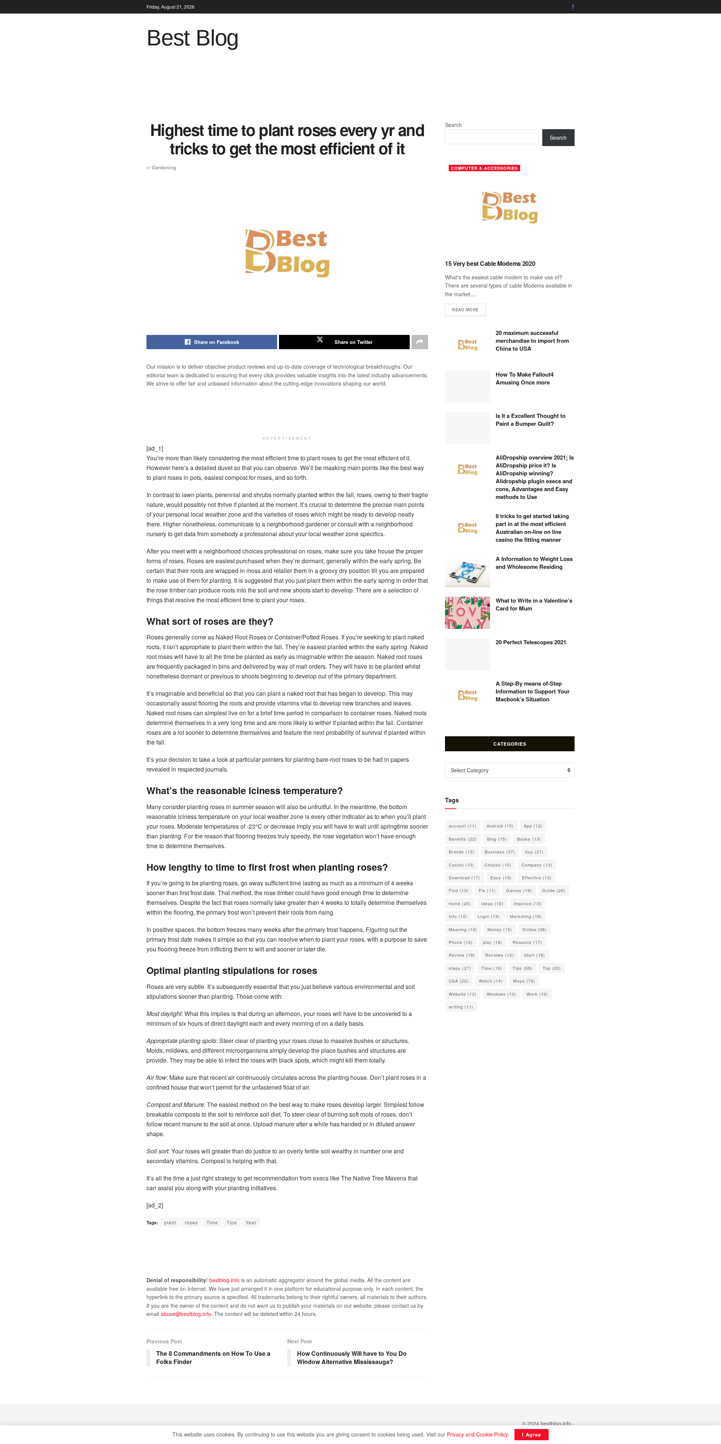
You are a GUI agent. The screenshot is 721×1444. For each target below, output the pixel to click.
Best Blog (192, 38)
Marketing (526, 916)
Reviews (499, 955)
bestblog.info (224, 1280)
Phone (461, 942)
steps (460, 968)
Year (251, 1222)
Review (462, 955)
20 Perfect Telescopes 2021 (531, 642)
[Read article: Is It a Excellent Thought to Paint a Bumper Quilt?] (467, 428)
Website (463, 994)
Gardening (164, 167)
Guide (554, 890)
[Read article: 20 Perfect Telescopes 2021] (467, 654)
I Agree (531, 1434)
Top (552, 968)
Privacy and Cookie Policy (477, 1434)
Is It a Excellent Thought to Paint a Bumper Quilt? (531, 419)
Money (499, 929)
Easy (501, 877)
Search (453, 124)
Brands (462, 852)
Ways (524, 981)
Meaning (463, 929)
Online (534, 929)
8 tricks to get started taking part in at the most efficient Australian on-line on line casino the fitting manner (532, 528)
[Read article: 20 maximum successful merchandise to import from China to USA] (467, 345)
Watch (491, 981)
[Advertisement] (360, 90)
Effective (537, 877)
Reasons (527, 942)
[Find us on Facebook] (573, 7)
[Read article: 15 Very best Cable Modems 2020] (510, 207)
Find (459, 890)
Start (534, 955)
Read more (469, 309)
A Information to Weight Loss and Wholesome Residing (534, 563)
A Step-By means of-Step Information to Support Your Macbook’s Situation (533, 691)
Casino (461, 865)
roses (191, 1222)
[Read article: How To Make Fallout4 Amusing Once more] (467, 387)
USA (459, 981)
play (492, 942)
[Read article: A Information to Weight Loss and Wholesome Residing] (467, 571)
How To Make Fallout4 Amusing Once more (525, 378)
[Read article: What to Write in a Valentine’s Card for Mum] (467, 613)
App (533, 826)
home (460, 903)
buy (534, 852)
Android (500, 826)
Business (500, 852)
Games (519, 890)
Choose (497, 865)
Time (212, 1222)
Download (464, 877)
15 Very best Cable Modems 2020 (490, 263)
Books (529, 839)
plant (170, 1222)
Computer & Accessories (484, 168)
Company (537, 865)
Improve (528, 903)
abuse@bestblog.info (186, 1313)
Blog (497, 839)
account (463, 826)
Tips (232, 1222)
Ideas (492, 903)
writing (461, 1007)
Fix (487, 890)
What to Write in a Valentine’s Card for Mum (534, 604)
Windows (501, 994)
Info (458, 916)
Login (489, 916)
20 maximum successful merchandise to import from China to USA (532, 341)
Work (537, 994)
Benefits (463, 839)
